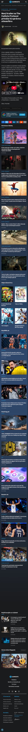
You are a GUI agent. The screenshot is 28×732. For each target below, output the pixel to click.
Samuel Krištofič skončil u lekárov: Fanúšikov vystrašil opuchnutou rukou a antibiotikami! (12, 354)
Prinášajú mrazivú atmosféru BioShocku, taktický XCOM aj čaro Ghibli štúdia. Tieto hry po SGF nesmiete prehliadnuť (13, 250)
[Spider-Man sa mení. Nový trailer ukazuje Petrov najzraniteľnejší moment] (14, 213)
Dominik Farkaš (8, 26)
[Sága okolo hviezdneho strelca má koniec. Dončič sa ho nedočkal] (14, 530)
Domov (2, 5)
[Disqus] (14, 590)
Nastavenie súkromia (7, 703)
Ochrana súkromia (7, 701)
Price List (16, 708)
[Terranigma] (7, 316)
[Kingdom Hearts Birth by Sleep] (21, 316)
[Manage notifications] (2, 730)
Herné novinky (8, 5)
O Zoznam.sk (6, 696)
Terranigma (4, 325)
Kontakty (5, 712)
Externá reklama (17, 701)
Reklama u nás (17, 699)
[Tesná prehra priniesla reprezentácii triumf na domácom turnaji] (14, 554)
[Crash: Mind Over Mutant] (7, 294)
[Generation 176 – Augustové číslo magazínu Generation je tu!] (14, 661)
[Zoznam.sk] (17, 719)
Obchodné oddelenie (7, 717)
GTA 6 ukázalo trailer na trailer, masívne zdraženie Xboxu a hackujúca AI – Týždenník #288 (13, 149)
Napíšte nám (5, 708)
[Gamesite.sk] (14, 2)
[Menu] (2, 1)
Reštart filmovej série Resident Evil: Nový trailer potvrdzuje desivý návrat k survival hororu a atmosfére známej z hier (13, 175)
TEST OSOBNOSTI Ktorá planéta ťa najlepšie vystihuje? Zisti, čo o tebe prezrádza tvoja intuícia (13, 435)
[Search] (26, 1)
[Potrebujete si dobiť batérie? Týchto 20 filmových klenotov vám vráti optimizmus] (5, 619)
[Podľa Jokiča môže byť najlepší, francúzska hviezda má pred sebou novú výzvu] (14, 505)
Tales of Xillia (19, 304)
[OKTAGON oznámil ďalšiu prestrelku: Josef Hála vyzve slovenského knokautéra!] (14, 367)
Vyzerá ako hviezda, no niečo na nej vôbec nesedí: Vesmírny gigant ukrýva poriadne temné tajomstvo (13, 461)
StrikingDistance (6, 108)
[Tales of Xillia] (21, 294)
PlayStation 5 (20, 5)
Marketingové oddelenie (8, 722)
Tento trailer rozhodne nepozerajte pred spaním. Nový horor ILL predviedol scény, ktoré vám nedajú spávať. (13, 276)
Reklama (16, 696)
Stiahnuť (23, 650)
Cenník (15, 706)
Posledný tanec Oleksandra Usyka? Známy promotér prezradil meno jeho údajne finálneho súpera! (13, 404)
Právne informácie (7, 699)
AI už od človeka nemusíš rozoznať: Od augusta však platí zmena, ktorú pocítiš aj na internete (13, 487)
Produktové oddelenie (7, 715)
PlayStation (14, 5)
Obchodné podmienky (18, 703)
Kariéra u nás (6, 706)
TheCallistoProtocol (16, 108)
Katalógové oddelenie (7, 720)
